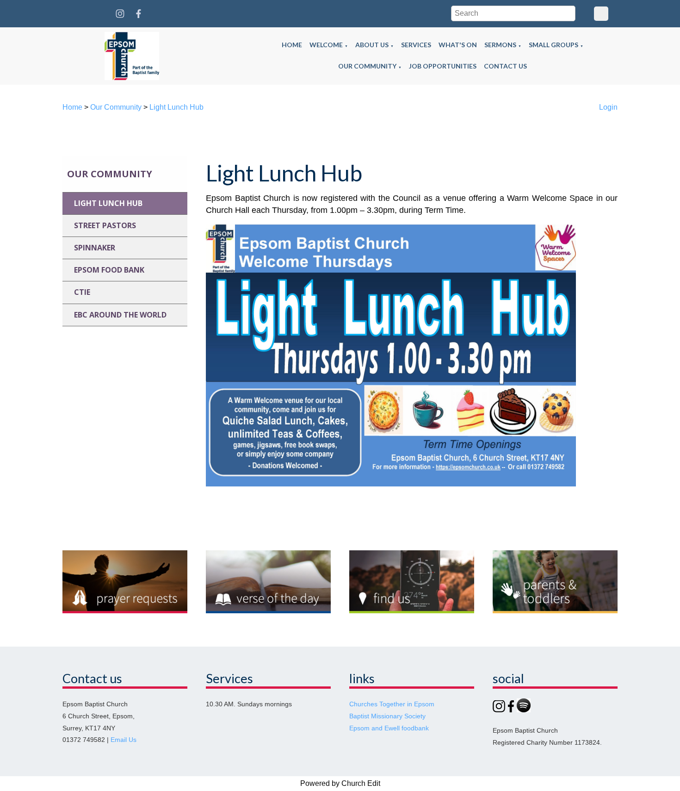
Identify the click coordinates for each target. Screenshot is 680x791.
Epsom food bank (109, 270)
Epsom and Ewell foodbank (389, 728)
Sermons (500, 45)
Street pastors (105, 225)
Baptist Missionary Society (387, 716)
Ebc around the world (120, 315)
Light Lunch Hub (176, 107)
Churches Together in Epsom (391, 704)
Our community (367, 66)
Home (292, 45)
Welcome (326, 45)
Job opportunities (442, 66)
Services (416, 45)
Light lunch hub (108, 203)
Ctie (82, 292)
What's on (458, 45)
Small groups (553, 45)
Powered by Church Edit (340, 783)
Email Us (123, 739)
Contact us (505, 66)
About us (372, 45)
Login (608, 107)
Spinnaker (94, 248)
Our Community (116, 107)
